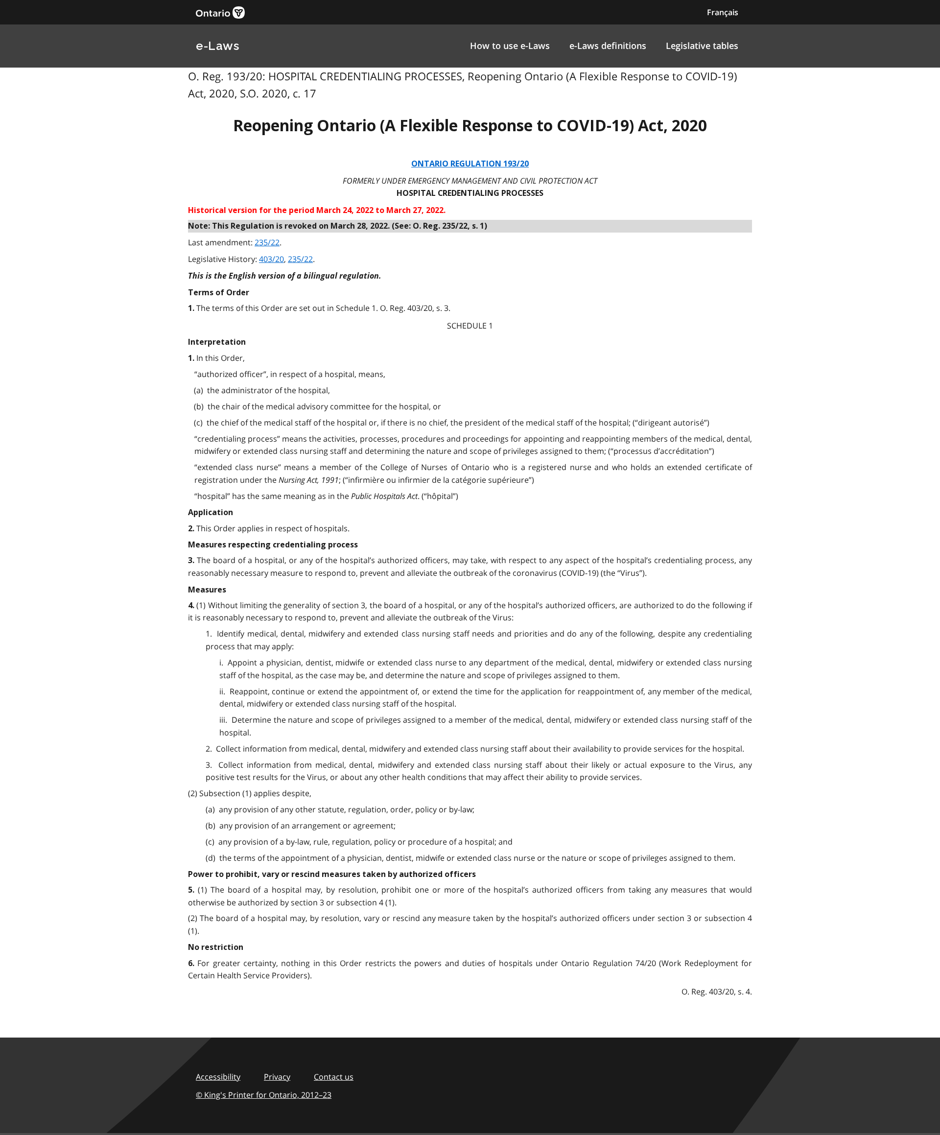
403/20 (271, 259)
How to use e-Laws (510, 45)
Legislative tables (702, 45)
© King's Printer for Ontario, (263, 1094)
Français (722, 12)
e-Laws (217, 46)
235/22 (267, 242)
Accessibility (218, 1076)
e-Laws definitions (607, 45)
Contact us (333, 1076)
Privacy (277, 1076)
